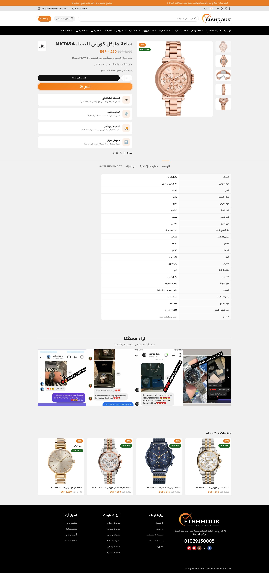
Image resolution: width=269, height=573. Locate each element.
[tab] (166, 165)
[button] (41, 377)
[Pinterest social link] (222, 8)
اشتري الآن (85, 86)
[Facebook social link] (229, 8)
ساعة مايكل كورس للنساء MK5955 (212, 487)
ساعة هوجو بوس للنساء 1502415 (66, 487)
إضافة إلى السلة (79, 78)
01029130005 (199, 541)
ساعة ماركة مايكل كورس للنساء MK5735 (111, 487)
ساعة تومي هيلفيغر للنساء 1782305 (163, 487)
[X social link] (226, 8)
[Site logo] (216, 18)
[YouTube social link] (194, 548)
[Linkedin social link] (218, 8)
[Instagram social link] (199, 548)
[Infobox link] (79, 8)
